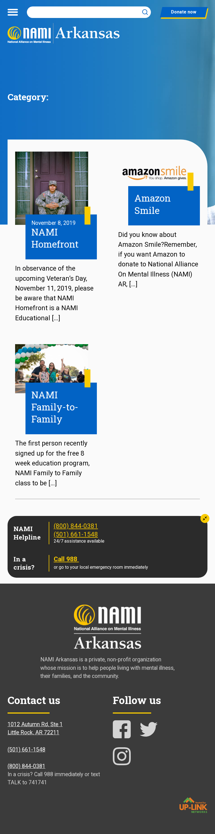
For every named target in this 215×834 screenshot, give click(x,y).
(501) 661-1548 (76, 534)
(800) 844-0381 (76, 526)
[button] (204, 518)
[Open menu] (13, 12)
